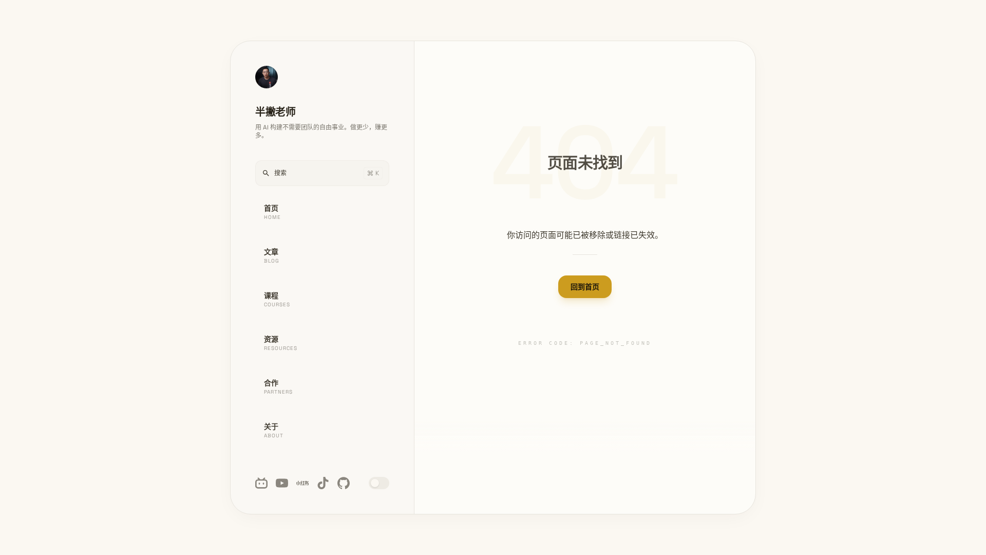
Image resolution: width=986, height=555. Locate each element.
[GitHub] (343, 483)
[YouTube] (282, 483)
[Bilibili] (261, 483)
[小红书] (302, 483)
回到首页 (585, 286)
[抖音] (323, 483)
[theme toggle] (379, 483)
